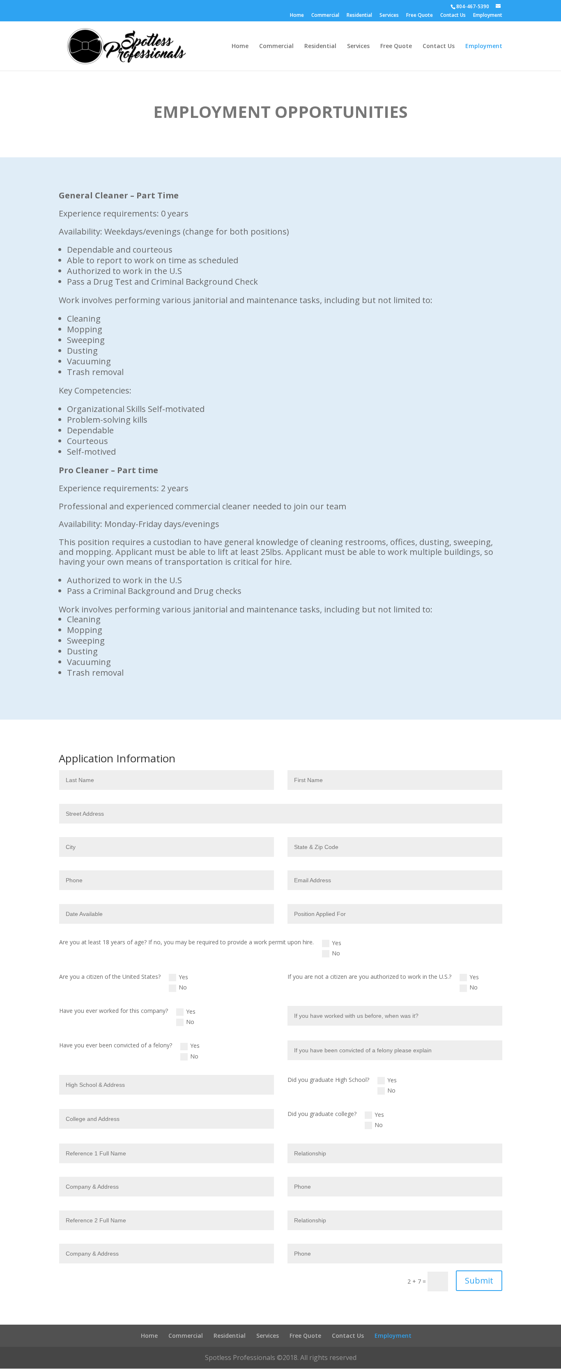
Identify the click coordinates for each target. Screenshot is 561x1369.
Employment (487, 15)
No (336, 953)
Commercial (325, 15)
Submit (479, 1280)
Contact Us (453, 15)
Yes (336, 943)
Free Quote (419, 15)
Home (297, 15)
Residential (359, 15)
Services (389, 15)
